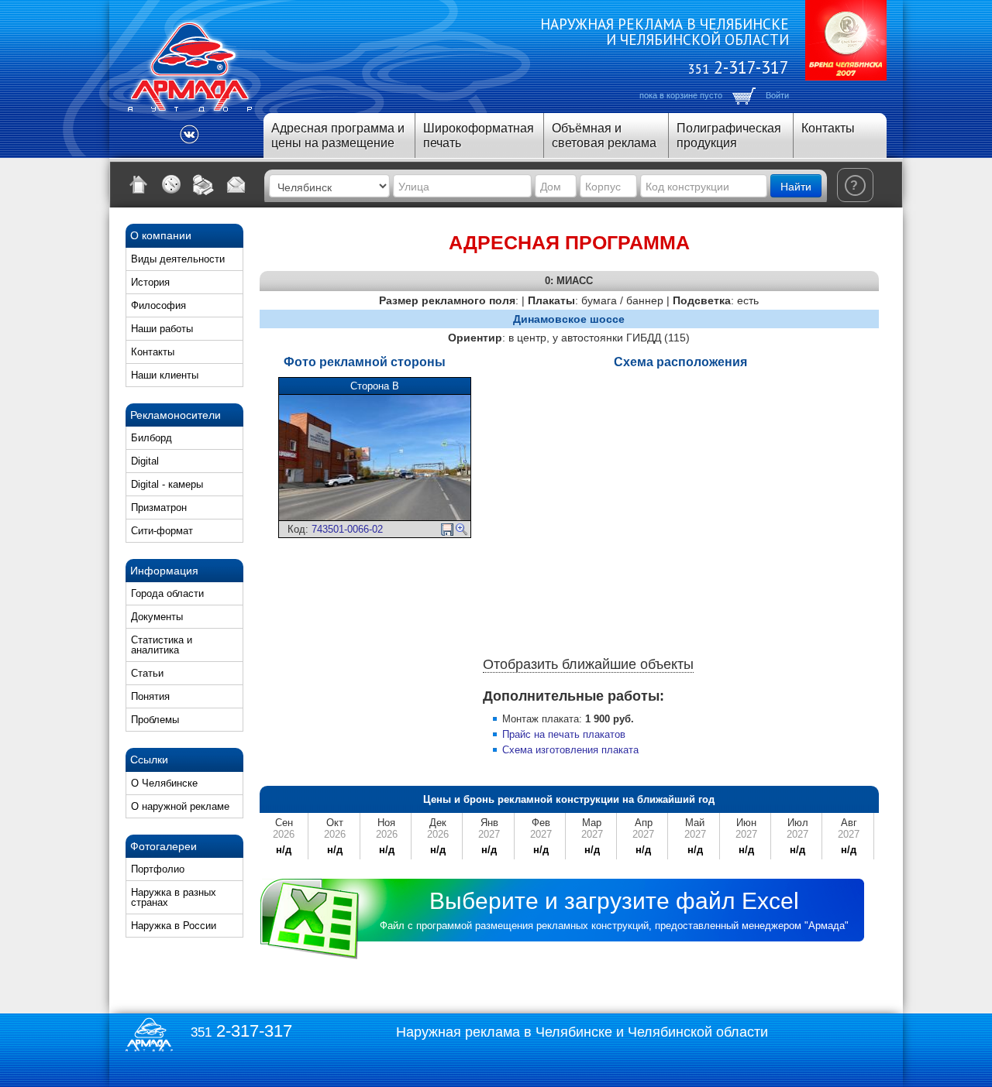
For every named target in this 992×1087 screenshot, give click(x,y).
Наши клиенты (164, 375)
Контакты (828, 128)
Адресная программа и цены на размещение (338, 135)
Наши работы (162, 328)
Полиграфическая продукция (729, 135)
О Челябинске (164, 783)
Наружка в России (173, 925)
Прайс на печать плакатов (563, 734)
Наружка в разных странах (173, 897)
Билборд (151, 438)
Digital (145, 461)
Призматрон (159, 507)
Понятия (150, 696)
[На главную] (139, 184)
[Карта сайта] (171, 184)
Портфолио (157, 869)
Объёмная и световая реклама (604, 135)
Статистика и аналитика (161, 645)
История (150, 282)
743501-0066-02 (347, 529)
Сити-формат (162, 531)
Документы (157, 616)
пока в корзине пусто (680, 95)
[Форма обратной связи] (236, 184)
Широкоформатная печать (478, 135)
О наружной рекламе (180, 806)
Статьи (147, 673)
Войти (777, 95)
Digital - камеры (167, 484)
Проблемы (155, 719)
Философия (158, 305)
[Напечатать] (204, 184)
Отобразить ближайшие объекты (588, 664)
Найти (795, 186)
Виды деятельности (178, 259)
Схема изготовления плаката (570, 750)
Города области (167, 593)
